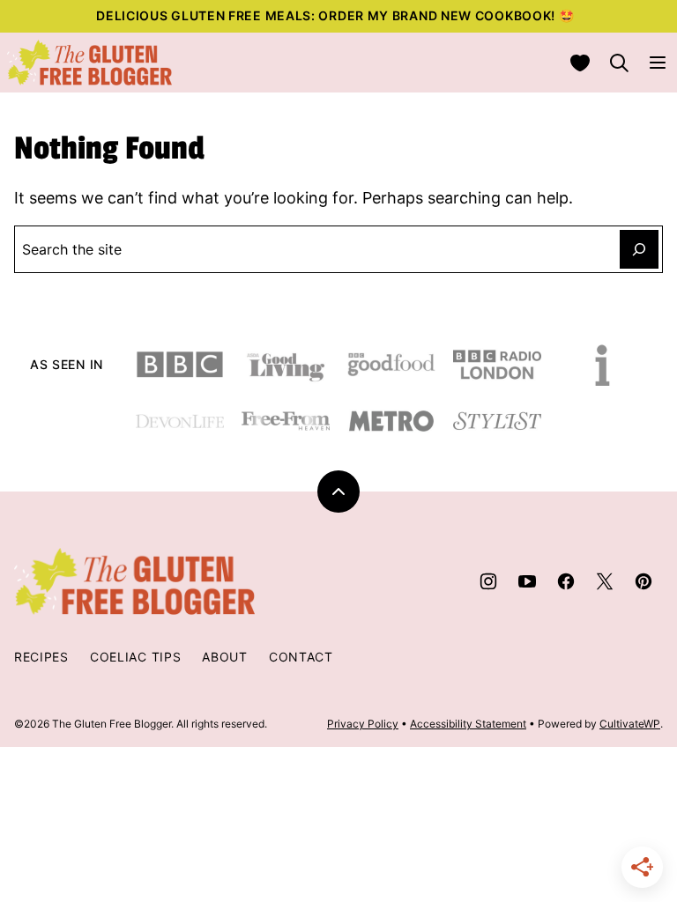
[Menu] (657, 62)
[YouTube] (527, 581)
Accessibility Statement (468, 723)
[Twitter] (604, 581)
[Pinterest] (643, 581)
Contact (301, 656)
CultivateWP (629, 723)
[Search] (618, 62)
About (225, 656)
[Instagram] (488, 581)
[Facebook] (566, 581)
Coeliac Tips (135, 656)
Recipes (41, 656)
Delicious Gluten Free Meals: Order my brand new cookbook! (327, 15)
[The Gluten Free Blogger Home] (90, 62)
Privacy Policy (362, 723)
